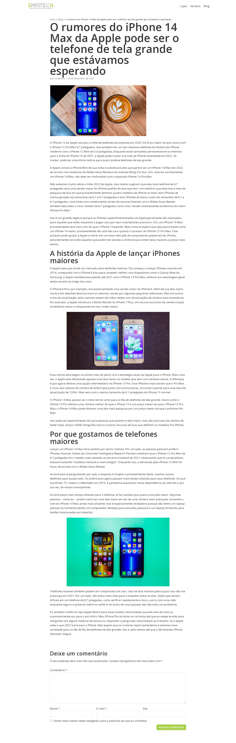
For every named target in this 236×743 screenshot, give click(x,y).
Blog (207, 6)
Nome (55, 708)
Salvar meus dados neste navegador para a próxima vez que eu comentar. (101, 721)
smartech (60, 78)
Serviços (195, 6)
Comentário (58, 670)
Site (145, 708)
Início (52, 19)
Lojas (183, 6)
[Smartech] (40, 6)
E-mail (101, 708)
